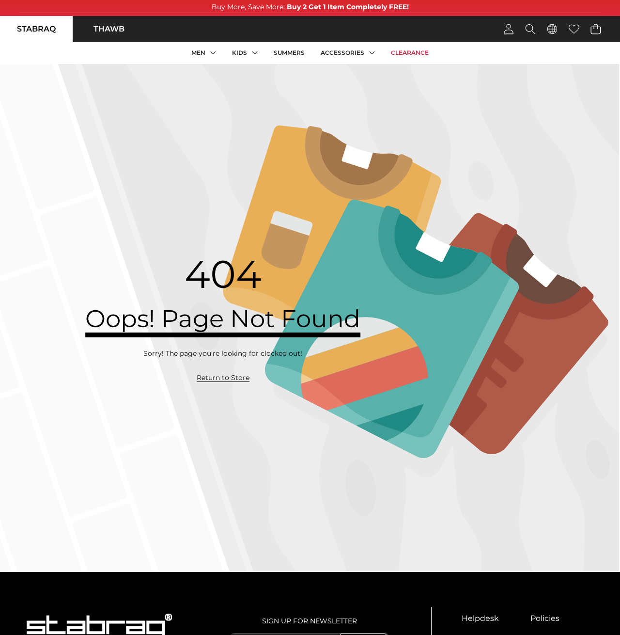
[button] (595, 29)
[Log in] (508, 29)
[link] (223, 378)
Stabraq (36, 28)
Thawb (108, 28)
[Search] (530, 29)
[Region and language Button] (552, 29)
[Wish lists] (574, 29)
